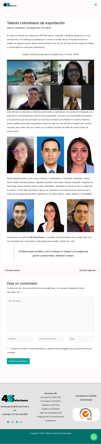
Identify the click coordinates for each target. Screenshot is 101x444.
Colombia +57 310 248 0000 (15, 414)
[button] (94, 437)
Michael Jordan (65, 255)
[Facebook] (8, 422)
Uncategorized (33, 28)
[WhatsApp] (21, 422)
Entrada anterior (11, 270)
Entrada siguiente (89, 270)
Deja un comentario (16, 28)
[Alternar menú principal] (96, 4)
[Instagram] (12, 422)
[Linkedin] (17, 422)
